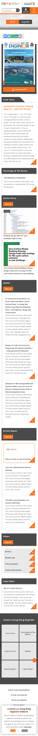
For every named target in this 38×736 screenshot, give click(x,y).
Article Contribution (19, 695)
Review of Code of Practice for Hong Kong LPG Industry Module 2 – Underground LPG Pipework (18, 348)
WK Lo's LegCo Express (13, 588)
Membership (10, 558)
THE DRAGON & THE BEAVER (14, 178)
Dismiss (24, 731)
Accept (13, 731)
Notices (8, 551)
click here (28, 727)
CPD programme (11, 564)
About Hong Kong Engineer (19, 690)
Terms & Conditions (19, 700)
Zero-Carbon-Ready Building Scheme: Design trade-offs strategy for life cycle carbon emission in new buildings (19, 271)
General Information (13, 570)
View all (8, 204)
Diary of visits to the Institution (18, 459)
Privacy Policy (19, 705)
